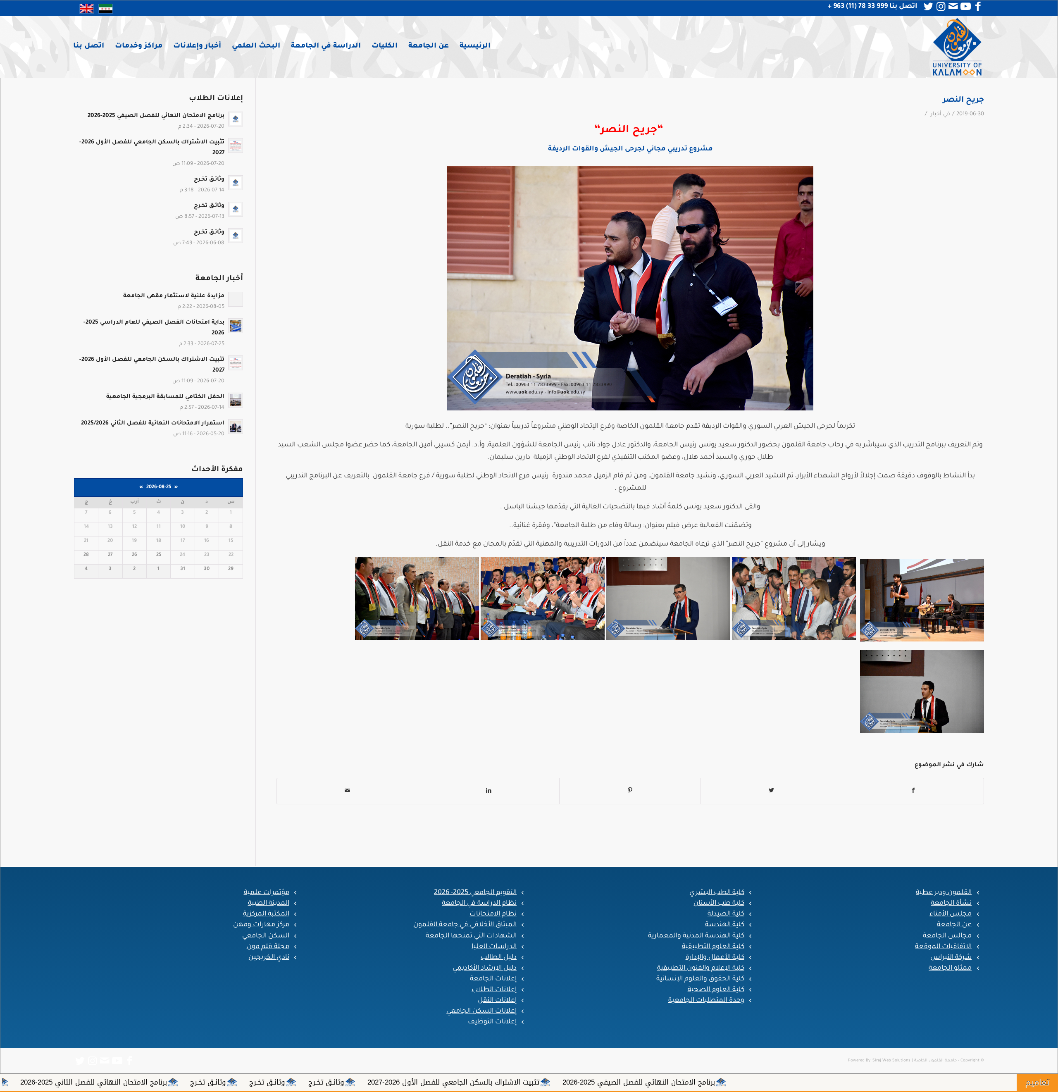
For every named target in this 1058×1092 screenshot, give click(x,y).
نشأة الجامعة (951, 903)
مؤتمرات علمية (266, 892)
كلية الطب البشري (716, 892)
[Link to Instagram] (940, 6)
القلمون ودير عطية (944, 892)
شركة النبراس (951, 957)
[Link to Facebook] (978, 6)
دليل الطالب (499, 957)
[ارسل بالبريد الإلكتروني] (347, 791)
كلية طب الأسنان (718, 903)
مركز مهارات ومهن (261, 925)
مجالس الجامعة (947, 936)
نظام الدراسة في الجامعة (479, 903)
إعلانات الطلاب (494, 990)
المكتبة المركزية (266, 914)
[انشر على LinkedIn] (488, 791)
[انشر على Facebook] (913, 791)
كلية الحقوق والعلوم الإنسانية (700, 979)
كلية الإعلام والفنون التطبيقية (700, 968)
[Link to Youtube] (965, 6)
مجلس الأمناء (950, 914)
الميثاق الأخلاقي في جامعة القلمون (465, 925)
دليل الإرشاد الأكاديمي (485, 968)
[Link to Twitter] (928, 6)
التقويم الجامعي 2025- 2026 (475, 892)
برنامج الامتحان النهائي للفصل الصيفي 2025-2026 (895, 1082)
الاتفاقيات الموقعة (943, 947)
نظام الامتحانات (493, 914)
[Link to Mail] (953, 6)
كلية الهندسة (724, 925)
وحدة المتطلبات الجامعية (706, 1000)
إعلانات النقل (497, 1000)
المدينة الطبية (268, 903)
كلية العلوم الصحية (716, 990)
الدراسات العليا (494, 947)
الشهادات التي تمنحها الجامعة (471, 936)
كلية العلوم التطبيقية (713, 947)
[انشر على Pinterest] (630, 791)
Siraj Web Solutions (891, 1061)
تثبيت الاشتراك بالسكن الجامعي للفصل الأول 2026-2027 (710, 1082)
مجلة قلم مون (268, 947)
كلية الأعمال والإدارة (715, 957)
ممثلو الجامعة (950, 968)
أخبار (936, 114)
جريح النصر (963, 100)
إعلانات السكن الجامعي (481, 1011)
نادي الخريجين (268, 957)
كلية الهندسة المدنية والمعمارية (696, 936)
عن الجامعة (954, 925)
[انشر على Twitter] (771, 791)
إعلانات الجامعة (493, 979)
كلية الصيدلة (726, 914)
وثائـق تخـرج (583, 1082)
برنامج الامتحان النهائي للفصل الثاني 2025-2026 (350, 1082)
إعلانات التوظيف (492, 1022)
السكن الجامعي (265, 936)
